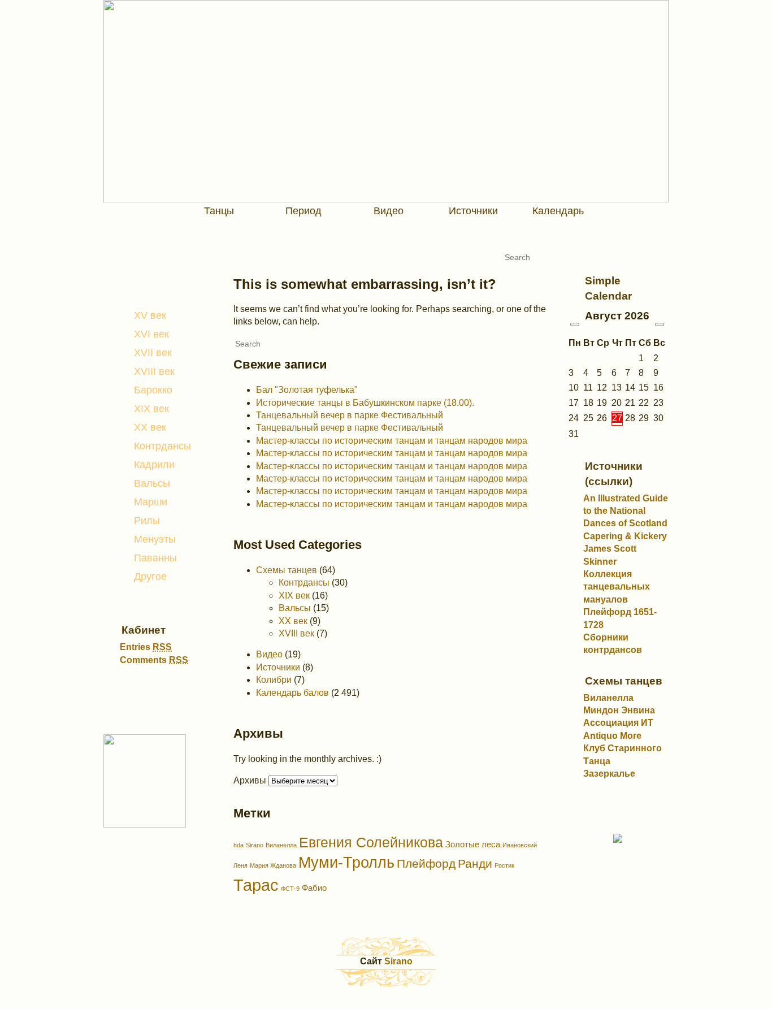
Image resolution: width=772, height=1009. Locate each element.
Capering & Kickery (625, 536)
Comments (154, 660)
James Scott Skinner (609, 555)
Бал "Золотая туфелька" (307, 390)
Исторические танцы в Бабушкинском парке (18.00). (365, 403)
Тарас (256, 885)
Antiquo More (612, 735)
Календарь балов (292, 693)
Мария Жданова (273, 865)
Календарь (558, 210)
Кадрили (154, 464)
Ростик (504, 865)
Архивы (249, 780)
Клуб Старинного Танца (622, 754)
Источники (473, 210)
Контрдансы (162, 446)
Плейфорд (426, 864)
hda (238, 845)
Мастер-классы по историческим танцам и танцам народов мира (391, 440)
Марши (150, 502)
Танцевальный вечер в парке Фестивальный (349, 415)
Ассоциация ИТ (618, 722)
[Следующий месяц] (659, 324)
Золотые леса (472, 844)
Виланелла (281, 845)
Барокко (153, 390)
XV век (150, 315)
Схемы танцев (286, 570)
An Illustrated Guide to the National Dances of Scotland (625, 511)
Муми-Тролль (346, 862)
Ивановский (519, 845)
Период (303, 210)
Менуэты (155, 539)
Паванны (155, 558)
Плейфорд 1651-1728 (620, 618)
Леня (240, 865)
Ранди (475, 864)
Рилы (147, 520)
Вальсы (152, 483)
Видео (389, 210)
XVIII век (154, 371)
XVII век (153, 352)
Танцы (219, 210)
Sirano (254, 845)
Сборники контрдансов (612, 644)
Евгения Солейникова (371, 842)
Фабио (314, 888)
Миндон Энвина (619, 710)
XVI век (151, 334)
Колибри (274, 680)
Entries (146, 647)
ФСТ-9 (290, 888)
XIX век (151, 408)
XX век (150, 427)
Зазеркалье (609, 773)
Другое (150, 576)
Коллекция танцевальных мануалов (616, 586)
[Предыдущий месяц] (574, 324)
